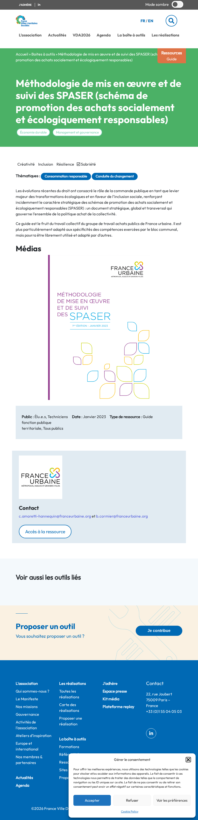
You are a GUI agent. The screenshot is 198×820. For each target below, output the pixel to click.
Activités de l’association (26, 725)
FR (143, 20)
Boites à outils (43, 54)
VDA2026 (81, 35)
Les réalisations (165, 35)
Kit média (111, 698)
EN (150, 20)
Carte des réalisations (69, 707)
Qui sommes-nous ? (32, 691)
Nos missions (27, 706)
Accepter (92, 800)
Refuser (132, 800)
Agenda (104, 35)
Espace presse (115, 691)
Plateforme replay (118, 706)
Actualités (57, 35)
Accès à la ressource (45, 531)
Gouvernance (27, 714)
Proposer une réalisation (70, 721)
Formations (69, 746)
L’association (30, 35)
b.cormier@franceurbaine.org (122, 516)
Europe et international (27, 746)
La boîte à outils (131, 35)
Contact (154, 683)
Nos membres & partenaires (29, 759)
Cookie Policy (129, 811)
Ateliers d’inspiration (33, 735)
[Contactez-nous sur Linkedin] (39, 5)
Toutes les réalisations (69, 694)
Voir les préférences (171, 800)
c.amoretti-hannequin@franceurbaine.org (55, 516)
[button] (188, 759)
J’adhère (110, 683)
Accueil (22, 54)
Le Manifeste (27, 698)
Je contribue (159, 631)
